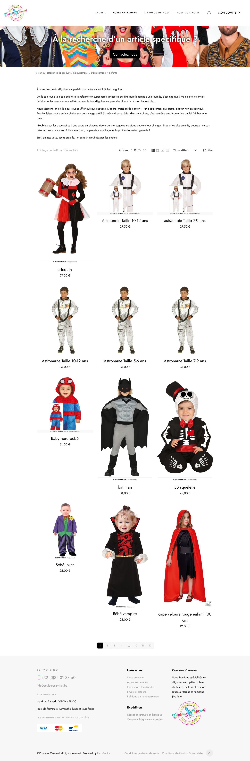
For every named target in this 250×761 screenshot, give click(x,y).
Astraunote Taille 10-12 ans (125, 220)
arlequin (65, 269)
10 (135, 645)
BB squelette (184, 487)
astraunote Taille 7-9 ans (185, 220)
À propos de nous (137, 682)
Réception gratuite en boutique (144, 715)
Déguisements (80, 73)
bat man (125, 487)
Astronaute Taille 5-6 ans (125, 361)
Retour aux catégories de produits (53, 73)
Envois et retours (136, 692)
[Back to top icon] (209, 753)
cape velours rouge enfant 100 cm (184, 617)
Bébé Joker (65, 565)
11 (143, 645)
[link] (131, 150)
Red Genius (103, 753)
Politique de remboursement (143, 696)
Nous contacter (135, 677)
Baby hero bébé (65, 438)
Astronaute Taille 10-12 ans (65, 361)
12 (150, 645)
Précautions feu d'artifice (141, 687)
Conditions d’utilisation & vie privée (182, 753)
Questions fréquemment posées (145, 719)
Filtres (210, 150)
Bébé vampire (125, 614)
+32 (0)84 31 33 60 (58, 677)
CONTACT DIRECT (48, 669)
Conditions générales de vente (141, 753)
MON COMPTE (227, 13)
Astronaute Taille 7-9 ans (185, 361)
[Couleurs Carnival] (15, 12)
